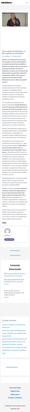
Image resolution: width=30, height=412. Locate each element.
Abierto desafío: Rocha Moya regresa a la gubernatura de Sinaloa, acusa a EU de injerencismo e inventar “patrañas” (14, 341)
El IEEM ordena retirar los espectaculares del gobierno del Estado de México (14, 293)
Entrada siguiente (15, 255)
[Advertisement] (15, 38)
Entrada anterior (15, 250)
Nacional (6, 284)
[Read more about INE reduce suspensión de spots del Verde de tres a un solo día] (15, 274)
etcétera (7, 235)
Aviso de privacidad (15, 388)
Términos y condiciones (15, 398)
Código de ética (15, 391)
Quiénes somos (15, 394)
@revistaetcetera (12, 367)
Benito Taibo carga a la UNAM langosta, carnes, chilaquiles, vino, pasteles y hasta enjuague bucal (14, 333)
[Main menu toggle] (27, 2)
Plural (4, 353)
